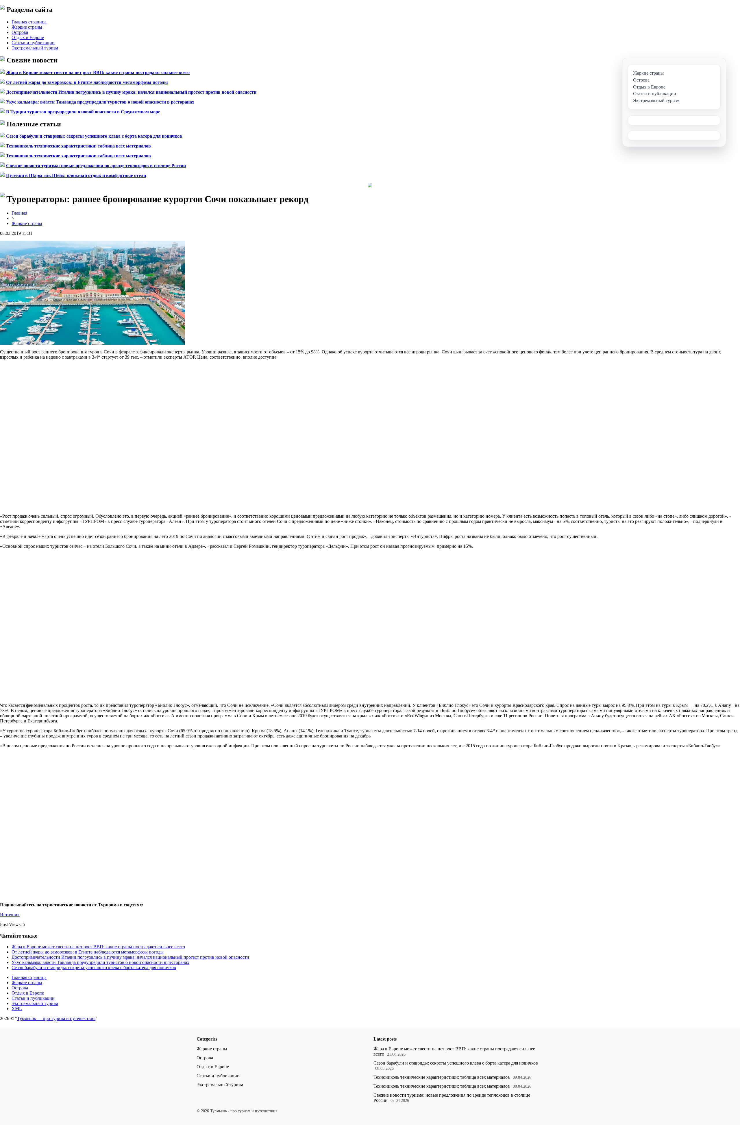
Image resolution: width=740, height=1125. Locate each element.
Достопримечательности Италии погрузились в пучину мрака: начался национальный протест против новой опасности (131, 92)
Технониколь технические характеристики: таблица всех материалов (78, 145)
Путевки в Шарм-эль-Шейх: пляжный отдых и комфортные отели (76, 175)
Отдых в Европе (28, 37)
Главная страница (29, 21)
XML (17, 1008)
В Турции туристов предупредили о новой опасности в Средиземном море (83, 111)
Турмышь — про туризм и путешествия (56, 1018)
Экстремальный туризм (35, 47)
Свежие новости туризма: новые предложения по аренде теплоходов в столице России (96, 165)
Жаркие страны (27, 27)
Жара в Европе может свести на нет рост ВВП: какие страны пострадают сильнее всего (98, 72)
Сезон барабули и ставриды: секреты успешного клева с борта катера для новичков (94, 136)
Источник (10, 914)
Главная (19, 213)
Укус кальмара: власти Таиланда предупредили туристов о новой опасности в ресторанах (100, 101)
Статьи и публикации (33, 42)
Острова (20, 32)
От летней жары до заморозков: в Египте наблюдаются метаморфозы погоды (87, 82)
